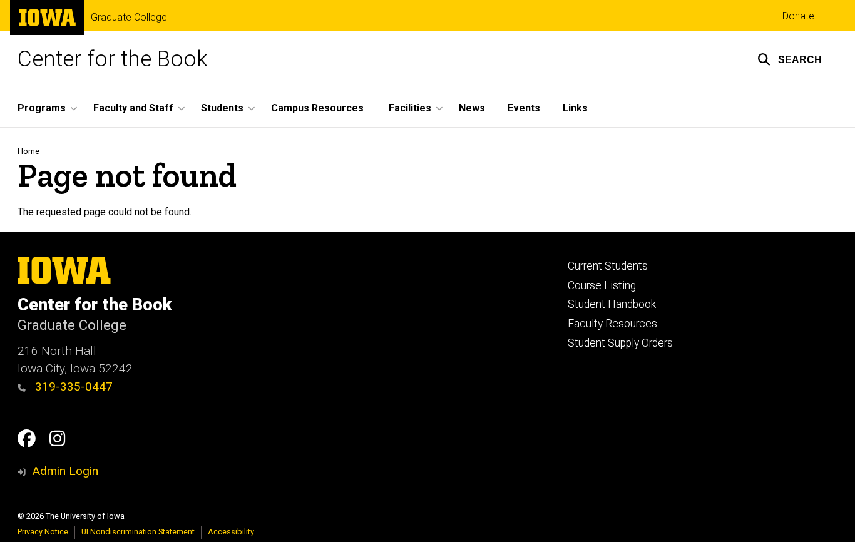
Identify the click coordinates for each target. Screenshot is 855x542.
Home (28, 151)
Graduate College (129, 17)
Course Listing (602, 285)
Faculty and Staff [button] (133, 108)
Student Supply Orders (620, 343)
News (472, 108)
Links (575, 108)
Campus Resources (317, 108)
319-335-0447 (72, 386)
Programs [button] (42, 108)
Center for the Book (113, 59)
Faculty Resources (612, 323)
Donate (798, 16)
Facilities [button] (410, 108)
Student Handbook (612, 304)
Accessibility (231, 531)
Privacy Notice (43, 531)
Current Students (608, 266)
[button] (789, 59)
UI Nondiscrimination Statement (138, 531)
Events (524, 108)
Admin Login (65, 471)
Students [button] (222, 108)
